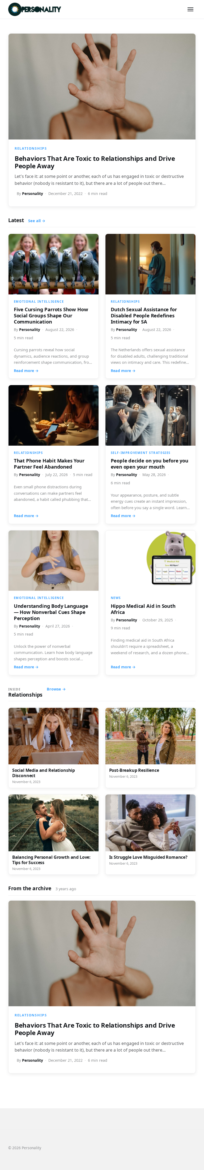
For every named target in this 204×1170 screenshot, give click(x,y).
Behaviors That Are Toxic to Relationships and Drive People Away (95, 162)
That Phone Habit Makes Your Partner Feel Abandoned (49, 463)
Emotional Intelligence (39, 302)
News (116, 598)
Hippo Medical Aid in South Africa (143, 608)
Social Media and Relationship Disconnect (43, 772)
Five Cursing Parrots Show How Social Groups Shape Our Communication (51, 315)
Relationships (31, 148)
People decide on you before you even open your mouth (149, 463)
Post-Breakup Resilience (134, 770)
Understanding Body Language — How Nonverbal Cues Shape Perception (51, 611)
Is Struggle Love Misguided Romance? (148, 857)
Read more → (26, 370)
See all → (36, 220)
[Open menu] (190, 9)
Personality (32, 193)
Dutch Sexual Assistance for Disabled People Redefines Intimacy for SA (144, 315)
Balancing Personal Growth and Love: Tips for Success (51, 859)
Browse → (56, 689)
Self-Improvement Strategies (141, 453)
